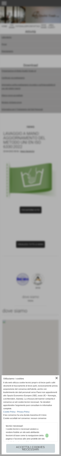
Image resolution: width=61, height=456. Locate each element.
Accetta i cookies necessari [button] (30, 448)
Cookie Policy (9, 412)
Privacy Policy (23, 412)
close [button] (57, 378)
